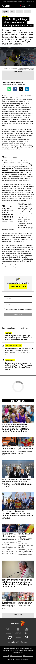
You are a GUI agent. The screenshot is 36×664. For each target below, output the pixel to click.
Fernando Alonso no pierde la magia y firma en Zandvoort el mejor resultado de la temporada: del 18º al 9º (19, 351)
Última (23, 5)
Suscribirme (18, 314)
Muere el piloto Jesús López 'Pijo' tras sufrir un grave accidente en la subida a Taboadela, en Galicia (18, 338)
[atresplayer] (29, 6)
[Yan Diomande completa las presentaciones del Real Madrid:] (18, 469)
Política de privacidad (16, 656)
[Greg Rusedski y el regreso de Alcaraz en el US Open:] (10, 528)
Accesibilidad (25, 659)
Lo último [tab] (24, 328)
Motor (12, 11)
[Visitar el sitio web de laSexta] (18, 629)
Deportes (18, 400)
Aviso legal (6, 656)
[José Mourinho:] (18, 569)
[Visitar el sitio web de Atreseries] (26, 633)
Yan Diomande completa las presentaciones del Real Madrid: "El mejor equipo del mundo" (17, 482)
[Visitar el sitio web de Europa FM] (18, 637)
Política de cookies (28, 656)
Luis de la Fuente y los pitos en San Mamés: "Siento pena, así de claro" (25, 604)
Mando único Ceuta (28, 1)
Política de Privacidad (24, 309)
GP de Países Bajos (13, 346)
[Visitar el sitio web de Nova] (9, 633)
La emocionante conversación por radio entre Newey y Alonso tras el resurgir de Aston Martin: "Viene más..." (18, 366)
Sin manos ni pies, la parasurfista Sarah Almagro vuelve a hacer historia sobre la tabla (17, 514)
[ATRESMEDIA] (18, 623)
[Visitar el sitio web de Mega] (18, 633)
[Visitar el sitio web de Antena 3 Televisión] (9, 629)
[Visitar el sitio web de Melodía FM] (26, 637)
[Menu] (33, 5)
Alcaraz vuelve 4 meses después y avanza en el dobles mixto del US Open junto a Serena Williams (15, 427)
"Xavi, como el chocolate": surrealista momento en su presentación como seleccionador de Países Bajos (9, 451)
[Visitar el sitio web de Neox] (26, 629)
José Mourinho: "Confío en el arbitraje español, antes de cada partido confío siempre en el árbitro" (17, 583)
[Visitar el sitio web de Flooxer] (24, 642)
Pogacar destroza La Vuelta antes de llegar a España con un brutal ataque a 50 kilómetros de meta (25, 450)
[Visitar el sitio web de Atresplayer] (13, 642)
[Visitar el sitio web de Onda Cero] (9, 637)
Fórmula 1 (19, 11)
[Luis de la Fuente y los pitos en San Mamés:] (26, 596)
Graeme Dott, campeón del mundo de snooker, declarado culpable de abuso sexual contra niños (9, 605)
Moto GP (27, 11)
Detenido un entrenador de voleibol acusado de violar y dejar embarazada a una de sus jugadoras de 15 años (25, 537)
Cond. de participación (13, 659)
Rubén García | (8, 82)
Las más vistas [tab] (8, 328)
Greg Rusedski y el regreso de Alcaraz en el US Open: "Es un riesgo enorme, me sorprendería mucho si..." (9, 536)
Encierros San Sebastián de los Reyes (12, 1)
